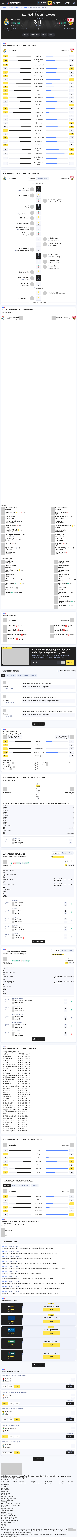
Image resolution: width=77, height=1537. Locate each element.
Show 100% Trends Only (68, 671)
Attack (14, 1185)
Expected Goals (24, 1185)
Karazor (39, 472)
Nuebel (39, 419)
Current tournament (58, 857)
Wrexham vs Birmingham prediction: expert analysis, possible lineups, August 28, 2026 (30, 1293)
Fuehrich (39, 499)
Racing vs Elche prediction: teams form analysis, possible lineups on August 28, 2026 (29, 1253)
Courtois (39, 327)
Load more (39, 724)
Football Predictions (7, 1497)
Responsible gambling (49, 1482)
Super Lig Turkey (6, 1514)
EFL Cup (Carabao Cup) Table (10, 1503)
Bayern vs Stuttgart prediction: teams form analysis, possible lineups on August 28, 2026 (30, 1263)
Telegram (43, 3)
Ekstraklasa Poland (7, 1519)
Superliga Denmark (17, 1409)
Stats (44, 35)
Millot (39, 479)
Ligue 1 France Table (7, 1509)
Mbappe (39, 403)
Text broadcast (43, 179)
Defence (34, 1185)
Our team (8, 1482)
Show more (39, 941)
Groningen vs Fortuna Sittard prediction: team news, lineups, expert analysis (26, 1258)
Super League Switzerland (9, 1521)
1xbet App (4, 1486)
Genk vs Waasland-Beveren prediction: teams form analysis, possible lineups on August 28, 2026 (33, 1268)
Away (70, 853)
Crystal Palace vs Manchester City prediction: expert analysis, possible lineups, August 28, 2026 (33, 1283)
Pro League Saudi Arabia (18, 1376)
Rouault (39, 435)
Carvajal (39, 343)
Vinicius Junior (39, 412)
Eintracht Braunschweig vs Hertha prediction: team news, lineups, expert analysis (28, 1248)
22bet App (4, 1488)
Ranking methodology (35, 1482)
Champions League (21, 7)
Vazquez (39, 334)
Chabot (39, 443)
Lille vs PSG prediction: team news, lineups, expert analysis (21, 1273)
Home (64, 853)
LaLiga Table (5, 1507)
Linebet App (5, 1491)
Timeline (32, 179)
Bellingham (39, 385)
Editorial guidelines (22, 1482)
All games (56, 853)
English (58, 3)
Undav (39, 488)
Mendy (39, 359)
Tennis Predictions (7, 1500)
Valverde (39, 368)
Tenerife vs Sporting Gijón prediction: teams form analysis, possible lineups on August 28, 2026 (32, 1288)
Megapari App (5, 1493)
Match (26, 35)
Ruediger (39, 350)
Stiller (39, 466)
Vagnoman (39, 426)
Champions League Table (11, 1052)
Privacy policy (61, 1482)
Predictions (35, 35)
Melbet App (5, 1490)
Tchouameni (39, 377)
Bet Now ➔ (70, 662)
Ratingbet (4, 7)
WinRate (3, 1526)
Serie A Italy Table (7, 1510)
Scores (11, 7)
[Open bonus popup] (50, 3)
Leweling (39, 459)
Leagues (4, 1512)
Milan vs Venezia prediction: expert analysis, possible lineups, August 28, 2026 (27, 1278)
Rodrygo (39, 394)
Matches (7, 1185)
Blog (2, 1527)
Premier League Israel (8, 1515)
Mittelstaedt (39, 450)
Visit (51, 1309)
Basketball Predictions (8, 1498)
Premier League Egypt (8, 1522)
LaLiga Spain (15, 1425)
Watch (51, 35)
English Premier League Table (10, 1505)
